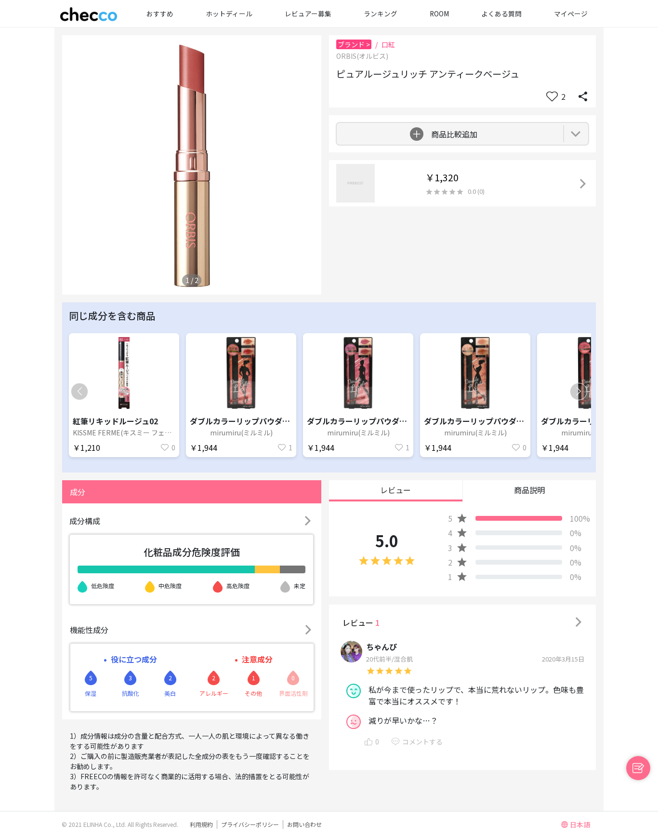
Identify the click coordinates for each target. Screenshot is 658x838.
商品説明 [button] (529, 490)
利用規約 (201, 824)
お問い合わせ (304, 824)
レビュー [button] (395, 490)
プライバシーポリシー (250, 824)
